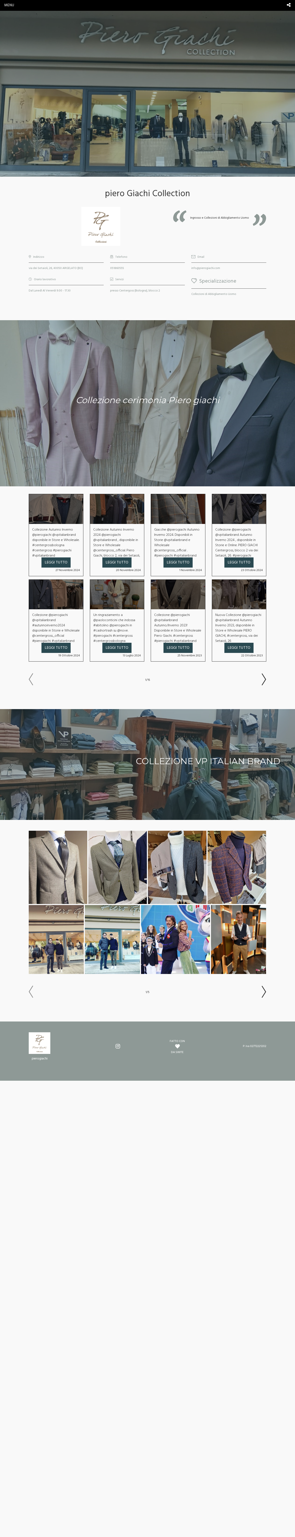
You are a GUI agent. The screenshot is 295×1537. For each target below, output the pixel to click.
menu (9, 5)
